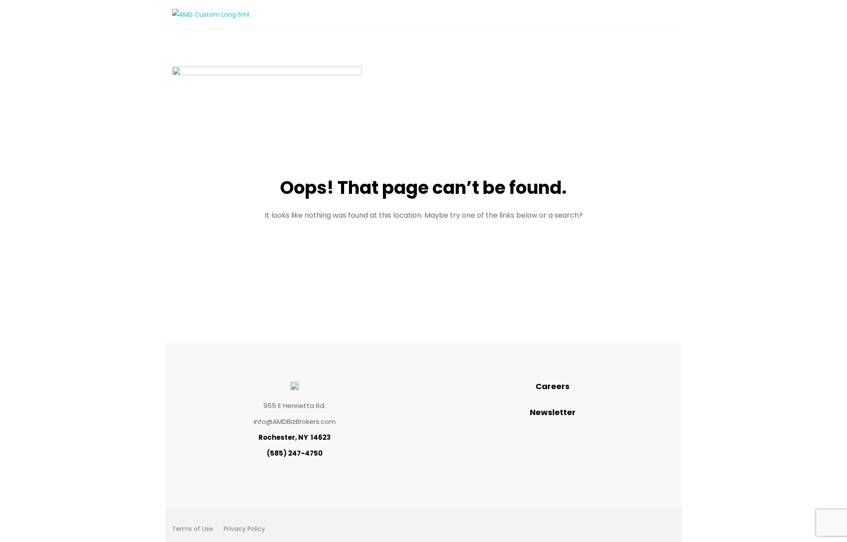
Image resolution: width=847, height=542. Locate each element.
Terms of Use (192, 528)
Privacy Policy (244, 528)
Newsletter (553, 412)
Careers (553, 386)
